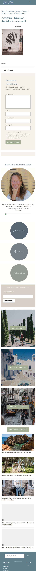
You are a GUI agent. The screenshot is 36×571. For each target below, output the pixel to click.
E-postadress (10, 118)
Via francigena (18, 328)
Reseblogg (10, 11)
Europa (24, 11)
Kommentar (10, 94)
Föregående (8, 70)
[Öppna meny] (29, 2)
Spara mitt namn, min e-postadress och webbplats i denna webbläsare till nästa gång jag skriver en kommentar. (19, 135)
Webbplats (9, 125)
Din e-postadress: (8, 291)
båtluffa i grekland (18, 367)
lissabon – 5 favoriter (18, 406)
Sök (28, 555)
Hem (3, 11)
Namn (8, 111)
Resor (18, 11)
